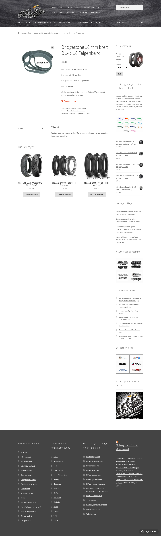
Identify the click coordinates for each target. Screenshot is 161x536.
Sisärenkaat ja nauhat (43, 22)
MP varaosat (26, 457)
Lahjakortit (25, 489)
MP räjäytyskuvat (93, 456)
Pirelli (56, 511)
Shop (29, 33)
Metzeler (57, 497)
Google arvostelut (28, 479)
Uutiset (77, 7)
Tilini (61, 7)
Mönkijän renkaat (28, 466)
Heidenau (57, 484)
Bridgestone (59, 461)
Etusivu (54, 7)
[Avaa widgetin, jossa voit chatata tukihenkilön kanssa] (149, 532)
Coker (56, 466)
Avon (56, 456)
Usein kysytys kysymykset (96, 505)
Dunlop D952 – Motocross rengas (129, 458)
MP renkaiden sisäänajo (95, 484)
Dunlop (56, 479)
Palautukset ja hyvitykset (31, 507)
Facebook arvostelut (29, 484)
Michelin (57, 502)
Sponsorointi (26, 475)
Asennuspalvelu (89, 7)
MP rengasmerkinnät (94, 461)
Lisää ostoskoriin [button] (31, 194)
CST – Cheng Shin (60, 475)
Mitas (56, 506)
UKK (99, 7)
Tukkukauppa (26, 470)
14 (77, 113)
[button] (52, 47)
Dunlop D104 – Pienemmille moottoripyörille (128, 305)
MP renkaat (22, 22)
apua (122, 232)
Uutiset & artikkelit (94, 495)
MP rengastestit (92, 466)
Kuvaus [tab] (20, 128)
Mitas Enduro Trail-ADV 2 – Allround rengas (128, 318)
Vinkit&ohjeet (83, 22)
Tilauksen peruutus (28, 511)
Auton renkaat (27, 461)
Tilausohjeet (83, 12)
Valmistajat (91, 514)
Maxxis (56, 488)
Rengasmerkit (64, 22)
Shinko (56, 520)
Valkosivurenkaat (93, 509)
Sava (55, 516)
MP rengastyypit (93, 470)
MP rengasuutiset (93, 475)
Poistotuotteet (57, 12)
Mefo (56, 493)
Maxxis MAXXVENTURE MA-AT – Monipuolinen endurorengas (130, 299)
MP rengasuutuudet (94, 479)
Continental (58, 470)
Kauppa (69, 7)
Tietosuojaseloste (28, 502)
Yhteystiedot (95, 12)
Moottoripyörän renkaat (41, 33)
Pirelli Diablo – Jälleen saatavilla (129, 473)
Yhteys (98, 22)
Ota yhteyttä (26, 520)
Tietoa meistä (70, 12)
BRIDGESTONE (84, 113)
